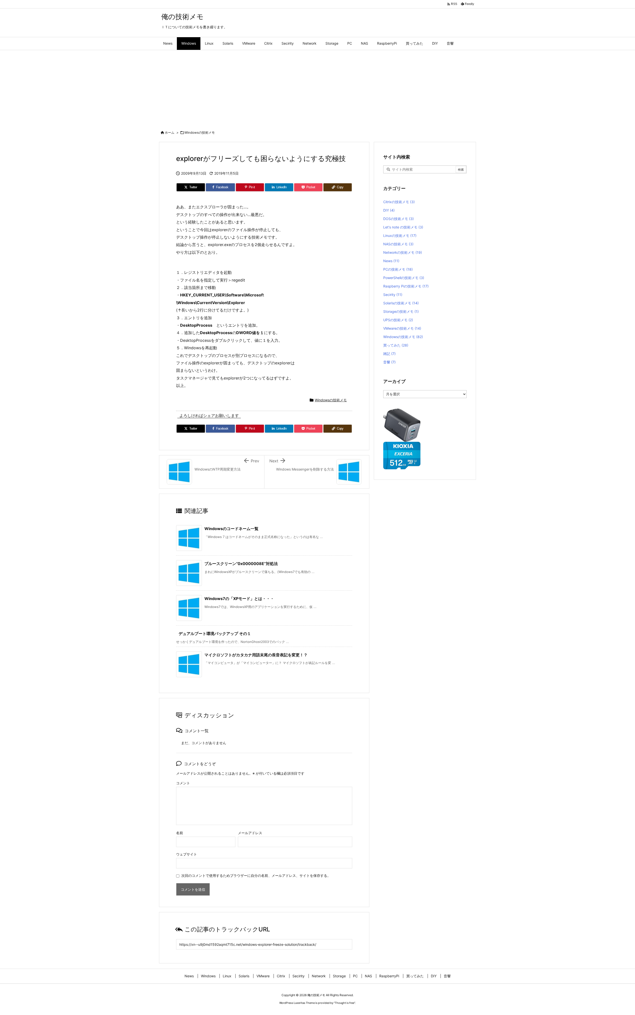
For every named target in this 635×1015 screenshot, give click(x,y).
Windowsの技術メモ (200, 132)
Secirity (392, 294)
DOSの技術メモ (398, 219)
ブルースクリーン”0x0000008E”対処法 (241, 563)
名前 (179, 833)
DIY (389, 210)
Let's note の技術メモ (403, 227)
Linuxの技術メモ (399, 235)
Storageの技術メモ (401, 311)
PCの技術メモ (398, 269)
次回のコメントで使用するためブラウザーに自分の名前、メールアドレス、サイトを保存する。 (256, 875)
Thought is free (344, 1003)
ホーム (169, 132)
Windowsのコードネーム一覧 (231, 528)
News (391, 261)
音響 (389, 362)
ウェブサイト (186, 854)
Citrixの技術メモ (399, 202)
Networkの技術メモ (402, 252)
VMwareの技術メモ (402, 328)
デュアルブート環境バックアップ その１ (215, 633)
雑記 (389, 353)
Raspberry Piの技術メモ (406, 286)
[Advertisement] (317, 87)
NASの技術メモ (398, 244)
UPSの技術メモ (398, 320)
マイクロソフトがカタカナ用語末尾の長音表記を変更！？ (256, 654)
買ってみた (395, 345)
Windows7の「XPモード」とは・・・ (239, 598)
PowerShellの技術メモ (403, 278)
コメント (183, 783)
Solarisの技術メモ (401, 303)
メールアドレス (250, 833)
